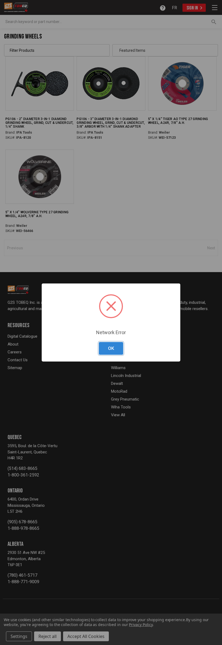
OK (111, 348)
